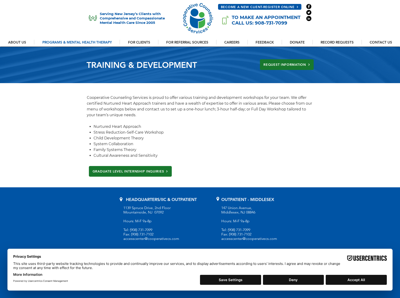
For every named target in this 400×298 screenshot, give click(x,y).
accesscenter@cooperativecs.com (151, 238)
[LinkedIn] (308, 18)
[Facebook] (308, 6)
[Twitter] (308, 12)
